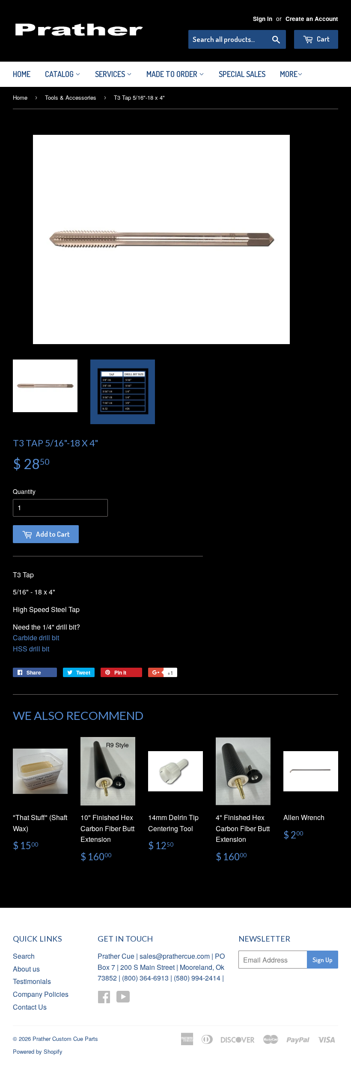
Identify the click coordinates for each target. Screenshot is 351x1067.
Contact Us (30, 1007)
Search (24, 956)
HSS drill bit (31, 649)
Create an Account (312, 19)
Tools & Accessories (70, 97)
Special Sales (242, 74)
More (288, 74)
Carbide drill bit (36, 637)
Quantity (24, 491)
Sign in (262, 19)
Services (111, 74)
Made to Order (172, 74)
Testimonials (32, 981)
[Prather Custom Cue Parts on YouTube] (123, 999)
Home (21, 74)
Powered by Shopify (37, 1051)
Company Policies (40, 994)
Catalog (60, 74)
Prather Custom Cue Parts (65, 1038)
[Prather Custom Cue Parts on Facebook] (104, 999)
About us (26, 969)
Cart (322, 38)
